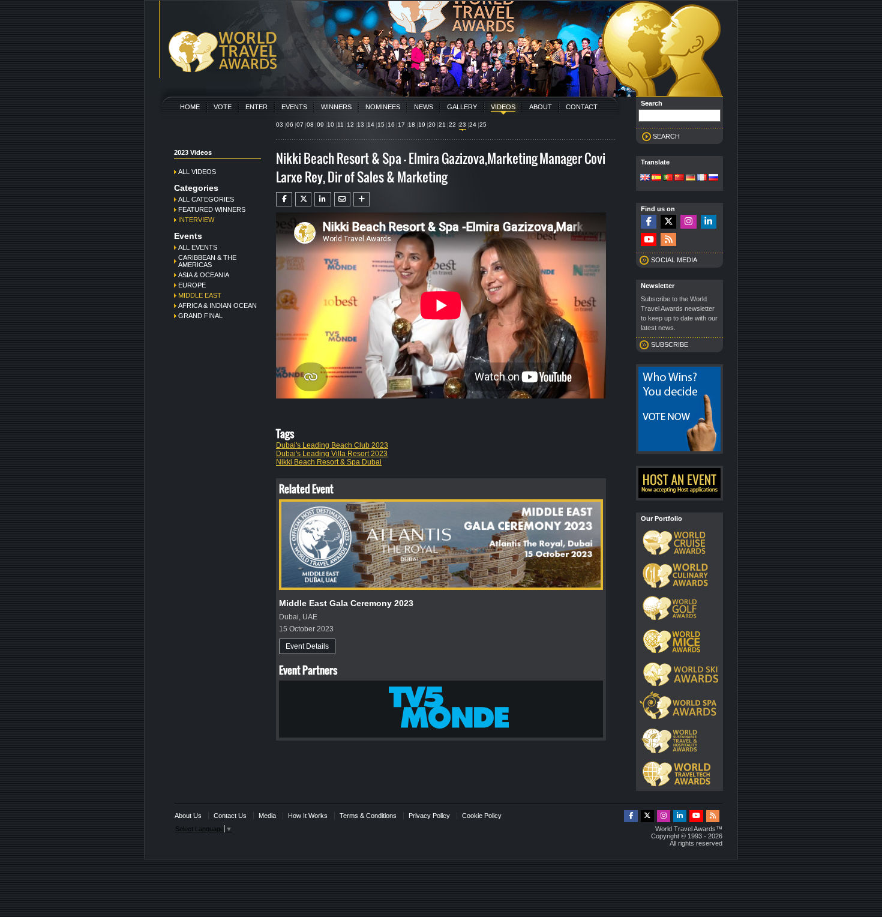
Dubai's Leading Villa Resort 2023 (332, 453)
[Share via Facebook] (284, 199)
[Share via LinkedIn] (322, 199)
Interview (196, 219)
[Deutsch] (690, 178)
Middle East (199, 295)
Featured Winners (211, 209)
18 (411, 124)
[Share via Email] (342, 199)
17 (401, 124)
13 (360, 124)
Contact (582, 106)
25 (483, 124)
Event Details (307, 646)
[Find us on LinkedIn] (708, 222)
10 (330, 124)
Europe (192, 285)
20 (432, 124)
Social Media (674, 259)
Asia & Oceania (203, 274)
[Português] (668, 178)
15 (381, 124)
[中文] (679, 178)
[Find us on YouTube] (648, 240)
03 (279, 124)
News (423, 106)
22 (452, 124)
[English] (645, 178)
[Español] (656, 178)
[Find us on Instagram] (688, 222)
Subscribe (669, 344)
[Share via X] (303, 199)
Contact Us (230, 815)
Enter (256, 106)
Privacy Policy (429, 815)
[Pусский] (713, 178)
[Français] (702, 178)
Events (294, 106)
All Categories (206, 199)
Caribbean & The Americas (207, 261)
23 (462, 124)
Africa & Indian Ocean (217, 305)
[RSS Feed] (668, 240)
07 (300, 124)
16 (391, 124)
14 (370, 124)
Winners (336, 106)
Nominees (382, 106)
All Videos (197, 171)
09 (320, 124)
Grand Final (200, 315)
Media (267, 815)
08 (310, 124)
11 (340, 124)
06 (289, 124)
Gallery (462, 106)
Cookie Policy (482, 815)
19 (421, 124)
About (540, 106)
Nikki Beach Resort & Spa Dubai (329, 462)
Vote (223, 106)
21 (442, 124)
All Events (197, 247)
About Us (188, 815)
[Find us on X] (668, 222)
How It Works (308, 815)
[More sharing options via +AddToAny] (361, 199)
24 (472, 124)
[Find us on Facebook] (648, 222)
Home (190, 106)
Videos (503, 106)
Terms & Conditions (368, 815)
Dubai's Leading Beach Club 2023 (332, 445)
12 (350, 124)
